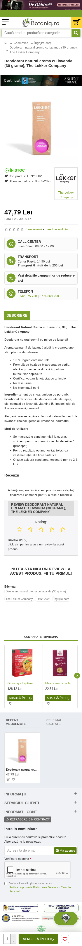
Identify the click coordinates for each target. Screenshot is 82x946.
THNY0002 (43, 599)
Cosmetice (21, 43)
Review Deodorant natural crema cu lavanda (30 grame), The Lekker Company (38, 508)
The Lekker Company (19, 599)
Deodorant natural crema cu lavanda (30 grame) (36, 591)
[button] (5, 675)
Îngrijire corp (43, 43)
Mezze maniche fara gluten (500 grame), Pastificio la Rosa (61, 683)
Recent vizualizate (16, 722)
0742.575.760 (27, 296)
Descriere (17, 315)
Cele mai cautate (53, 722)
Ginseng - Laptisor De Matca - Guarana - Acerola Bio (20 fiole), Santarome (23, 683)
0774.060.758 (49, 296)
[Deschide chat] (66, 918)
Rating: (41, 522)
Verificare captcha (16, 858)
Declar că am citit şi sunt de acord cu (40, 887)
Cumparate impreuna (41, 636)
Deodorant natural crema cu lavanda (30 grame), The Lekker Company (22, 769)
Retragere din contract (30, 819)
